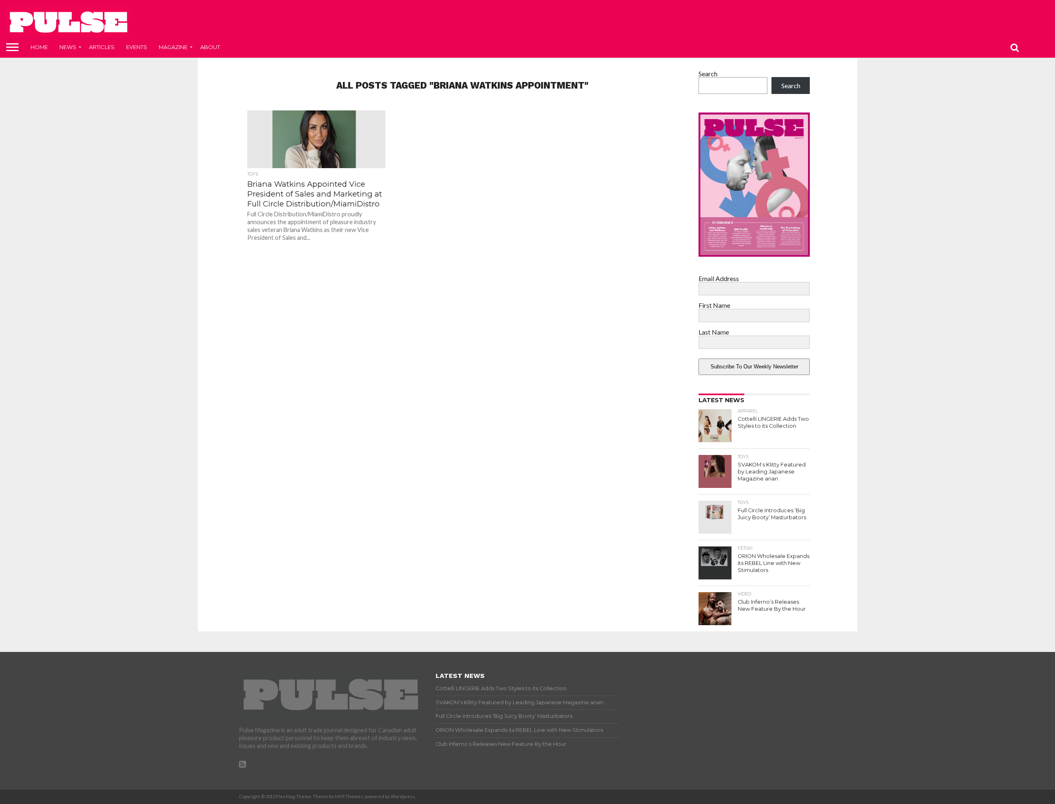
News (67, 47)
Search (708, 73)
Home (39, 47)
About (210, 47)
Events (136, 47)
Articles (102, 47)
